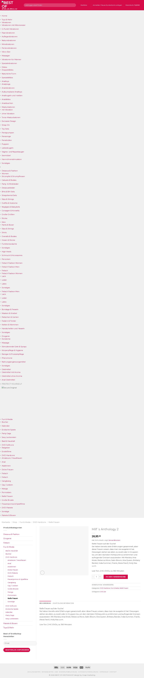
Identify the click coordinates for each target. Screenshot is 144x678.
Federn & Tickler (9, 321)
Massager (6, 56)
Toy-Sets (5, 129)
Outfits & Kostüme (9, 203)
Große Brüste (8, 500)
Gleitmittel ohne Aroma (12, 376)
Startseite (6, 522)
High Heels (6, 252)
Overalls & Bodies (9, 236)
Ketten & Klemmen (10, 325)
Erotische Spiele (9, 430)
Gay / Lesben (7, 485)
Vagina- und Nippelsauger (13, 152)
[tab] (45, 603)
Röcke (4, 218)
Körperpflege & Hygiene (12, 350)
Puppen (5, 144)
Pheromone (7, 358)
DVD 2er (103, 592)
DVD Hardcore (8, 455)
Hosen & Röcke (8, 240)
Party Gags (6, 433)
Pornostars (6, 492)
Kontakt (113, 672)
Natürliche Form (9, 74)
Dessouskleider (8, 188)
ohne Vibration (8, 113)
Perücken (6, 259)
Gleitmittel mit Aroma (11, 372)
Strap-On (6, 125)
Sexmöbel (6, 155)
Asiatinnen (6, 466)
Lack (4, 276)
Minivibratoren (8, 44)
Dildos (4, 67)
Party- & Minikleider (10, 184)
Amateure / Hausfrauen (12, 458)
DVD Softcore (8, 445)
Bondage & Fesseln (10, 309)
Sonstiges (6, 163)
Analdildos (6, 99)
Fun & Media (7, 419)
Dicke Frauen (7, 469)
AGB (56, 672)
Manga (5, 489)
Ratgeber (6, 448)
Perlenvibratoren (9, 48)
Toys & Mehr (7, 20)
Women (5, 173)
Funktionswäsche (9, 244)
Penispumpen (8, 133)
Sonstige (5, 511)
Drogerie (6, 336)
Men (4, 222)
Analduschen (7, 103)
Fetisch (5, 270)
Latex (4, 284)
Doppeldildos (7, 70)
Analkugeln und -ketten (12, 95)
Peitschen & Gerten (10, 317)
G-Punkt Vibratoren (10, 29)
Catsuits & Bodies (9, 180)
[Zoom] (42, 573)
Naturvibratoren (9, 40)
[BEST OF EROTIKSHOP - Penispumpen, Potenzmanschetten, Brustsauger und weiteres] (11, 5)
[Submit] (74, 5)
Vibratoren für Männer (11, 59)
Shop (14, 522)
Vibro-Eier (6, 52)
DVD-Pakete (7, 508)
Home (4, 16)
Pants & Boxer (8, 225)
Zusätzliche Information (63, 603)
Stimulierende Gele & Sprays (14, 346)
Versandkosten (114, 540)
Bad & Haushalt (8, 441)
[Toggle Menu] (4, 12)
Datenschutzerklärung (88, 672)
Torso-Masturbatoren (11, 117)
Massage (5, 343)
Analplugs (6, 84)
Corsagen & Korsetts (10, 211)
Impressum (104, 672)
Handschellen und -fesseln (13, 328)
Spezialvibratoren (9, 63)
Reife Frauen (7, 496)
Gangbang (6, 481)
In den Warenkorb (116, 577)
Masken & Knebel (9, 313)
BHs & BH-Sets (8, 192)
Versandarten (48, 672)
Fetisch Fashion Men (10, 267)
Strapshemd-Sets (9, 195)
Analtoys (5, 81)
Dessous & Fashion (10, 171)
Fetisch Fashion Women (12, 263)
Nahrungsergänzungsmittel (14, 362)
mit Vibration (7, 110)
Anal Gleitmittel (8, 380)
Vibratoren (6, 22)
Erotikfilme (6, 451)
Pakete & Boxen (9, 515)
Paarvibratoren (8, 33)
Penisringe (6, 136)
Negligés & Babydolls (11, 207)
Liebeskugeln (7, 148)
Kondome (6, 339)
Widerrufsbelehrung (68, 672)
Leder (4, 280)
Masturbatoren (8, 107)
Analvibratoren (8, 88)
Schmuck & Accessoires (12, 255)
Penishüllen (7, 140)
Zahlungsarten (33, 672)
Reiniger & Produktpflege (13, 354)
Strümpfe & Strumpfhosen (13, 176)
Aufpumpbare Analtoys (12, 92)
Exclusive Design (9, 121)
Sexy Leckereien (9, 437)
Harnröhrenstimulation (12, 159)
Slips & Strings (8, 199)
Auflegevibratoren (9, 36)
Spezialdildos (7, 77)
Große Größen (8, 214)
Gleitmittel (6, 369)
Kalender (6, 426)
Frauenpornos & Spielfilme (13, 504)
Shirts (4, 232)
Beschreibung (45, 603)
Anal (4, 462)
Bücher (5, 422)
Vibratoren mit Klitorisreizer (14, 25)
